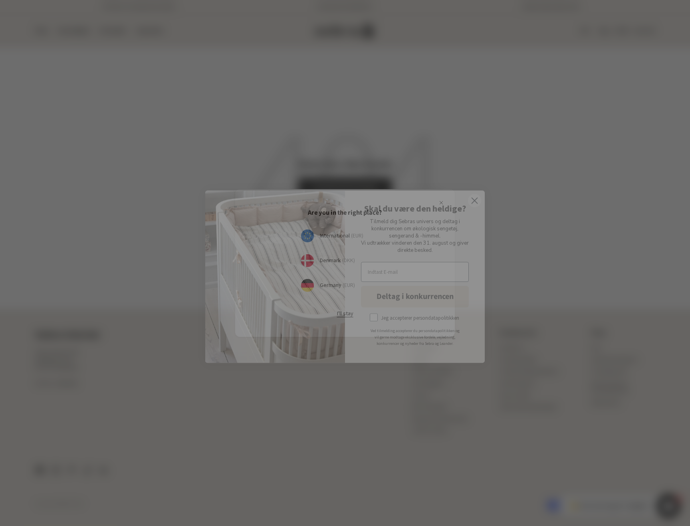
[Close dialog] (475, 187)
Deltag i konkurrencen (415, 283)
